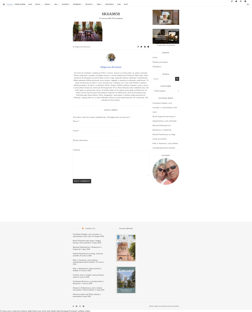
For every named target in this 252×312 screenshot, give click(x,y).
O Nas (119, 4)
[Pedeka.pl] (9, 4)
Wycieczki (88, 4)
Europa (47, 4)
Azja (55, 4)
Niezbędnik (77, 4)
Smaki (99, 4)
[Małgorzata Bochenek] (111, 62)
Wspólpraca (110, 4)
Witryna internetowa (80, 140)
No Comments (118, 18)
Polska (37, 4)
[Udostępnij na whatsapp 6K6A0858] (148, 47)
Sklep (126, 4)
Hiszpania (65, 4)
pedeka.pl (91, 228)
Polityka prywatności (160, 62)
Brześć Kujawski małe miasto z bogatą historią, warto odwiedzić (87, 242)
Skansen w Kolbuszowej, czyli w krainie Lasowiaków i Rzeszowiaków (87, 289)
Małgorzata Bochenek (82, 47)
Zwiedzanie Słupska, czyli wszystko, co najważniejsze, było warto (165, 107)
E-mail (76, 131)
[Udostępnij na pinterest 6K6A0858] (145, 47)
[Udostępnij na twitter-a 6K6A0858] (142, 47)
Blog (30, 4)
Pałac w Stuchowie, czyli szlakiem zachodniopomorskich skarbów (85, 261)
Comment (76, 150)
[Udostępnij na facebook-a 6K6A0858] (138, 47)
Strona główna (19, 4)
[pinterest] (245, 1)
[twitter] (236, 1)
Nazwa (76, 121)
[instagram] (240, 1)
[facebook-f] (231, 1)
